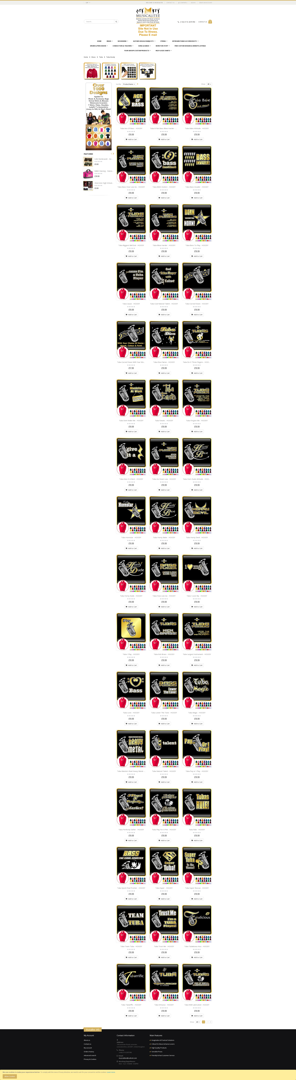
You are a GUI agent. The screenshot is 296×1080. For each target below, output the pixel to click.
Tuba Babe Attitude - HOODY (197, 128)
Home (86, 57)
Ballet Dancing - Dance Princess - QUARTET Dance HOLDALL (104, 171)
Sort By (118, 84)
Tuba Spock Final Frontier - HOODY (131, 888)
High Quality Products (159, 1048)
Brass (94, 57)
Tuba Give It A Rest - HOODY (131, 479)
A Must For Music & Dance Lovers (163, 1044)
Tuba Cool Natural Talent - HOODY (164, 304)
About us (87, 1040)
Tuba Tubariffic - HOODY (131, 1005)
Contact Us (170, 2)
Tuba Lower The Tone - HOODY (164, 712)
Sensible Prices (157, 1052)
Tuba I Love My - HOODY (197, 596)
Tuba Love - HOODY (131, 712)
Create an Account (205, 2)
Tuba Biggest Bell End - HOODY (131, 245)
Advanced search (90, 1055)
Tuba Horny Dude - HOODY (131, 596)
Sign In (193, 2)
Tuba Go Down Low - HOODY (164, 479)
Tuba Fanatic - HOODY (164, 420)
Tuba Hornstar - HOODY (131, 537)
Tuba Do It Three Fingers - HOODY (197, 362)
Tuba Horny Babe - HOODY (164, 537)
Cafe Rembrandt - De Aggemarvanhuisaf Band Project (104, 159)
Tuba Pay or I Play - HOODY (197, 771)
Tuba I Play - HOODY (131, 654)
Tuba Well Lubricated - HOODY (196, 1005)
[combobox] (101, 22)
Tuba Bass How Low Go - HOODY (131, 187)
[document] (148, 1075)
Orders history (89, 1052)
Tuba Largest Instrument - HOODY (197, 654)
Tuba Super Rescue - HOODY (197, 888)
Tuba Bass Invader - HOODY (196, 187)
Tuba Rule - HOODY (197, 829)
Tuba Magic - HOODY (196, 712)
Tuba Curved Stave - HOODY (196, 304)
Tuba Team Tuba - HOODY (131, 946)
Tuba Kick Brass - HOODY (164, 654)
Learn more (111, 1072)
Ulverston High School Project (104, 183)
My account (88, 1048)
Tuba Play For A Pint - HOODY (164, 829)
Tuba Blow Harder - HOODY (164, 245)
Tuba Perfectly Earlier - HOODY (131, 829)
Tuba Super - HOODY (164, 888)
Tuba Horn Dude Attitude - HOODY (197, 479)
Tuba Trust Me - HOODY (164, 946)
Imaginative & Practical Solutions (163, 1040)
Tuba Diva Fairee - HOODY (164, 362)
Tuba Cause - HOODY (131, 304)
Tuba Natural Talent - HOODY (164, 771)
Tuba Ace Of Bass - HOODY (131, 128)
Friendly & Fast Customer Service (163, 1055)
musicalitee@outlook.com (128, 1058)
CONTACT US (202, 22)
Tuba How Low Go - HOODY (164, 596)
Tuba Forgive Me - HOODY (197, 420)
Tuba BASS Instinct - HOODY (164, 187)
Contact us (87, 1044)
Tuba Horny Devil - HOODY (197, 537)
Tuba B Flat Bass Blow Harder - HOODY (166, 128)
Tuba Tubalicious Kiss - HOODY (197, 946)
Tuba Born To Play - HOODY (196, 245)
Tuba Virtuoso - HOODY (164, 1005)
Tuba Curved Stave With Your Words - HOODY (135, 362)
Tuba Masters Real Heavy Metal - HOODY (134, 771)
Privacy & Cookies (90, 1059)
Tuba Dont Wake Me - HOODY (131, 420)
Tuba (101, 57)
